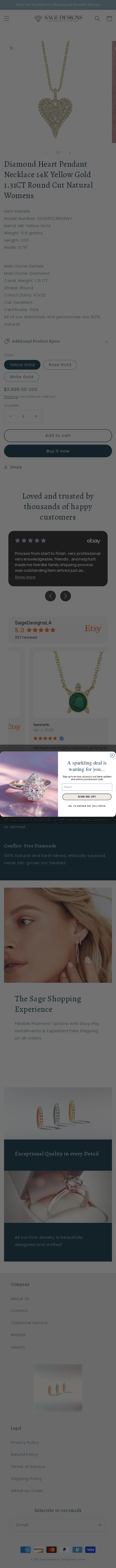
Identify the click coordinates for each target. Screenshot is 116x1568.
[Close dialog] (112, 755)
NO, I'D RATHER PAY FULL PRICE (87, 806)
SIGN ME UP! (87, 796)
